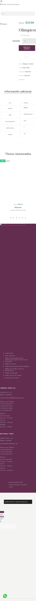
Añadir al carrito (26, 48)
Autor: (20, 64)
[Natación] (18, 181)
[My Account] (35, 10)
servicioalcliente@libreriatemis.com (12, 398)
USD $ (2, 513)
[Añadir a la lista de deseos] (27, 55)
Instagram (9, 382)
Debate (26, 107)
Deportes (28, 72)
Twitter (7, 382)
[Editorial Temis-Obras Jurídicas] (9, 4)
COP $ (2, 518)
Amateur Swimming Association (18, 210)
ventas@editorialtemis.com (9, 443)
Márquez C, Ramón (28, 64)
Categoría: (22, 72)
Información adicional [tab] (18, 91)
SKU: (20, 68)
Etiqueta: (21, 75)
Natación (18, 207)
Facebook (5, 382)
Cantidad (16, 41)
